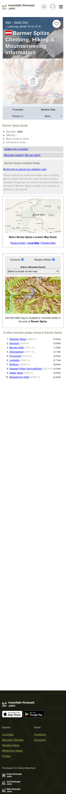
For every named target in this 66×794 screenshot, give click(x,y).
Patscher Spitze (17, 339)
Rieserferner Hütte (19, 377)
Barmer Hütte (16, 347)
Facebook (40, 734)
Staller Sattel (16, 372)
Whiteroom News (12, 751)
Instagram (40, 740)
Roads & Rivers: (43, 259)
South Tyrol (21, 22)
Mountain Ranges (12, 740)
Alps (8, 22)
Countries (8, 734)
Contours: (15, 259)
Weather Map (48, 109)
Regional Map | (18, 243)
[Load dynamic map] (33, 81)
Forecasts (18, 109)
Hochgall (14, 343)
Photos (6, 756)
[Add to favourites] (56, 24)
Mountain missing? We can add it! (22, 155)
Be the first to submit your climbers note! (25, 169)
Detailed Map (48, 243)
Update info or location (16, 149)
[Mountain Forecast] (18, 6)
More (47, 116)
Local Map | (34, 243)
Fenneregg (15, 356)
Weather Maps (10, 745)
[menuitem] (18, 109)
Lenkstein (14, 360)
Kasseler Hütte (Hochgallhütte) (25, 368)
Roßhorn (14, 364)
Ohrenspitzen (16, 351)
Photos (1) (17, 116)
